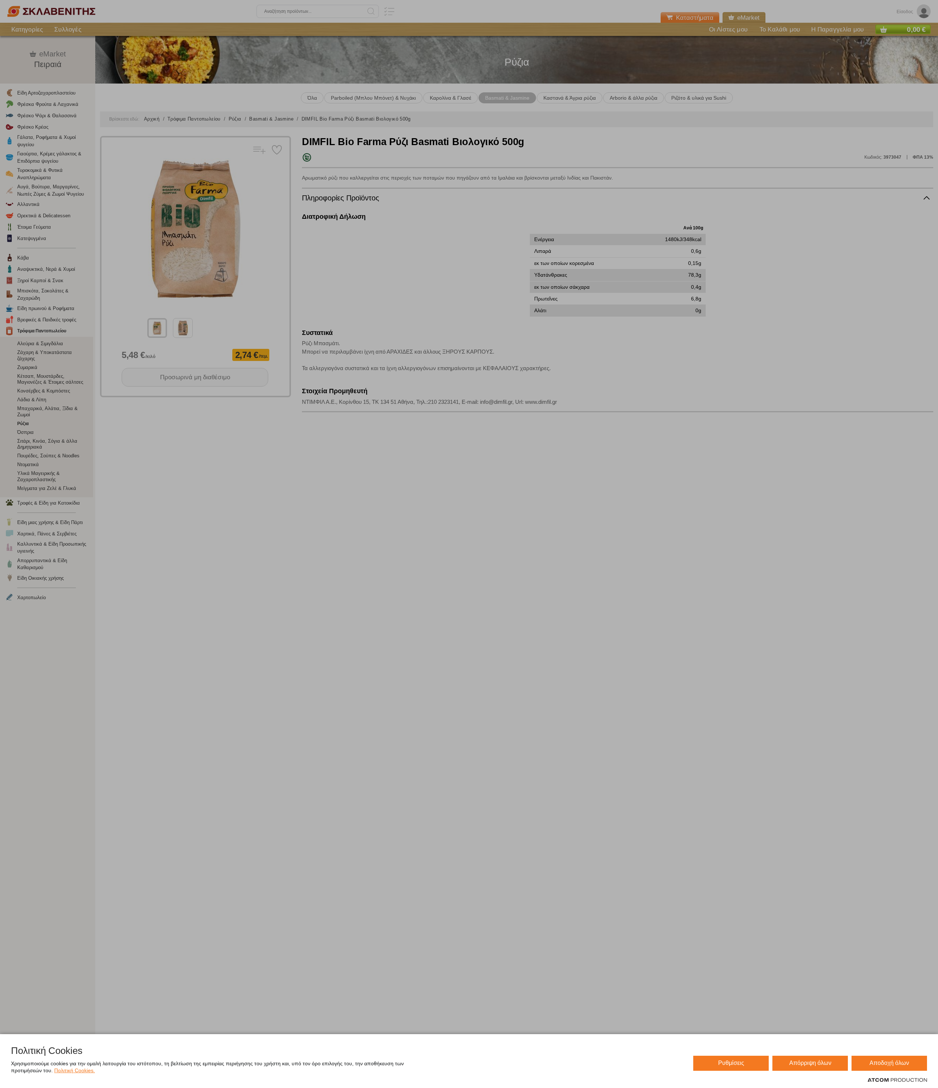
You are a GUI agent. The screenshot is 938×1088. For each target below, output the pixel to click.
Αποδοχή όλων (889, 1063)
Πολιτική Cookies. (74, 1070)
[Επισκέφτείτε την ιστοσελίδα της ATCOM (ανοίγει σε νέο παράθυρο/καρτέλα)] (897, 1080)
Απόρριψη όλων (810, 1063)
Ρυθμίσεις (731, 1063)
